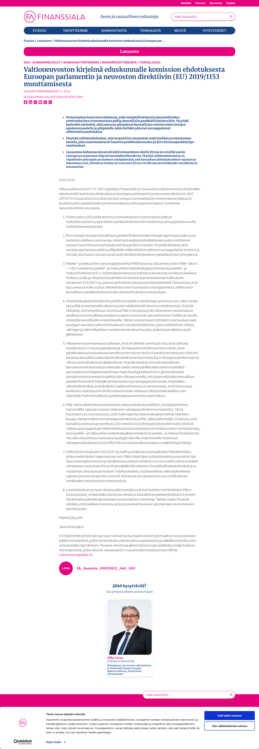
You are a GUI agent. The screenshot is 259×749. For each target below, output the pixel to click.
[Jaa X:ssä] (35, 102)
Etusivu (29, 40)
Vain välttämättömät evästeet (229, 725)
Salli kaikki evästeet (230, 715)
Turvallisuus (150, 62)
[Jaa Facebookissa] (25, 102)
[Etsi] (231, 16)
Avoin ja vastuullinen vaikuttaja (129, 16)
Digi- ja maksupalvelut (42, 62)
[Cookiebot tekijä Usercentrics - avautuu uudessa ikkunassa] (22, 742)
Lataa (66, 568)
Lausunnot (44, 40)
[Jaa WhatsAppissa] (50, 102)
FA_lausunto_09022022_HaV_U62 (106, 568)
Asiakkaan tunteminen (81, 62)
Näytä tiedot (53, 742)
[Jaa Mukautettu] (45, 102)
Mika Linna (115, 657)
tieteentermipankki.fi (75, 555)
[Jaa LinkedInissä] (30, 102)
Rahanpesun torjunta (119, 62)
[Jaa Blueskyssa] (40, 102)
